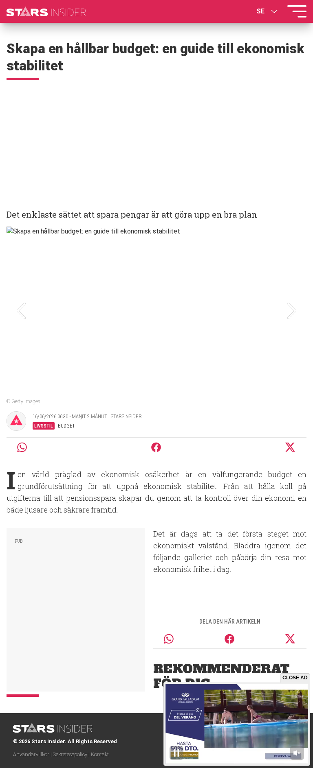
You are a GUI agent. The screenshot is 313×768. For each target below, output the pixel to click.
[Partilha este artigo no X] (290, 447)
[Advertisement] (156, 141)
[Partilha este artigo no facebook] (156, 447)
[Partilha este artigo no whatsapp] (22, 447)
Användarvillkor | (33, 754)
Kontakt (100, 754)
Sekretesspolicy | (72, 754)
